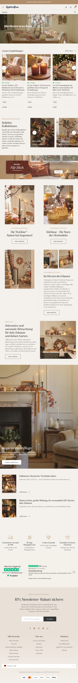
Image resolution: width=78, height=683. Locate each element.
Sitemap (64, 650)
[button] (66, 7)
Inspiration (39, 653)
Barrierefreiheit (13, 660)
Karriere (39, 644)
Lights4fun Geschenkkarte (64, 647)
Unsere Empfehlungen (12, 51)
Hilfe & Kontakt (13, 641)
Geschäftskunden (64, 644)
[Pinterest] (43, 628)
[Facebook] (30, 628)
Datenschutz (64, 641)
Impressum (39, 647)
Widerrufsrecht (13, 653)
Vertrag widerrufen (14, 656)
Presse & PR (39, 650)
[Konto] (71, 7)
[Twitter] (34, 628)
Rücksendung (14, 650)
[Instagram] (39, 628)
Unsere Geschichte (39, 641)
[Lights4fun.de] (12, 7)
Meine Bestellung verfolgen (13, 647)
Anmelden (50, 619)
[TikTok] (47, 628)
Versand (13, 644)
